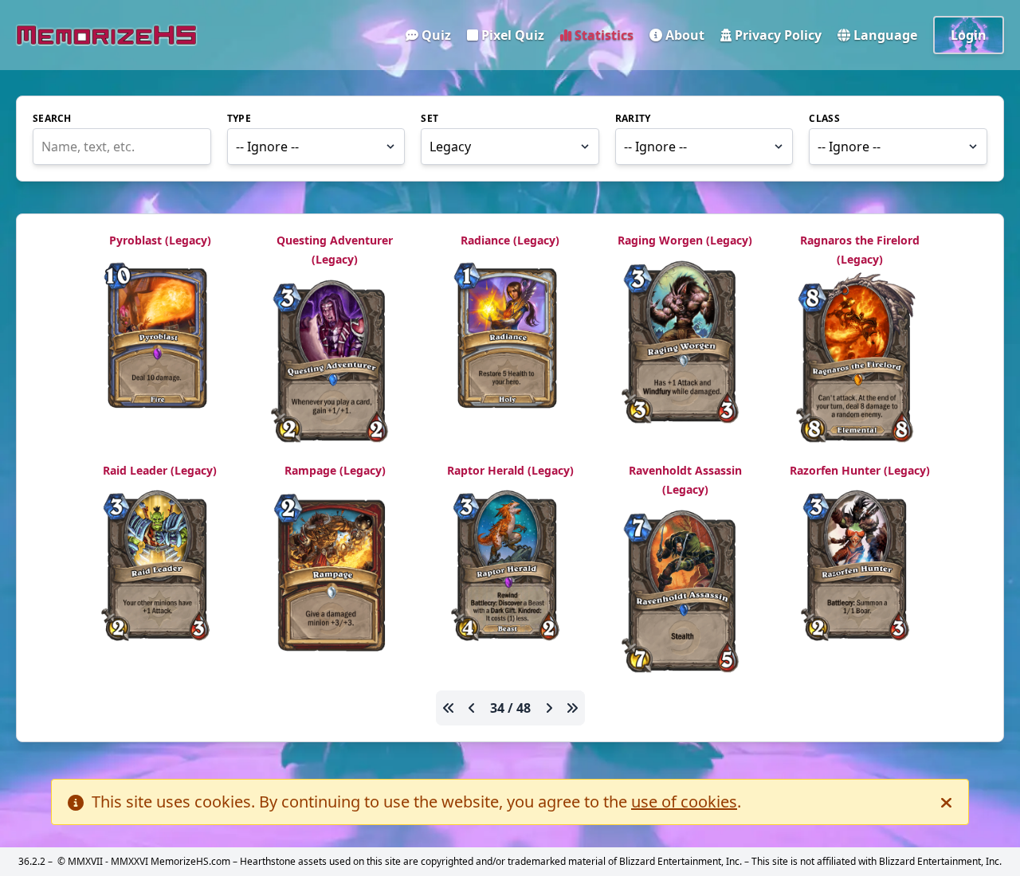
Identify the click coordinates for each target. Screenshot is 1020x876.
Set (429, 118)
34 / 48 (510, 708)
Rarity (633, 118)
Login (969, 35)
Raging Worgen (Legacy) (685, 240)
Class (824, 118)
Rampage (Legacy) (335, 470)
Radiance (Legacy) (510, 240)
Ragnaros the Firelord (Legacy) (860, 250)
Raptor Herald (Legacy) (510, 470)
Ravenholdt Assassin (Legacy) (685, 480)
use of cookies (684, 801)
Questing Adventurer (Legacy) (335, 250)
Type (239, 118)
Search (52, 118)
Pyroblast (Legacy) (160, 240)
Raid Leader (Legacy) (160, 470)
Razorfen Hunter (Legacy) (860, 470)
